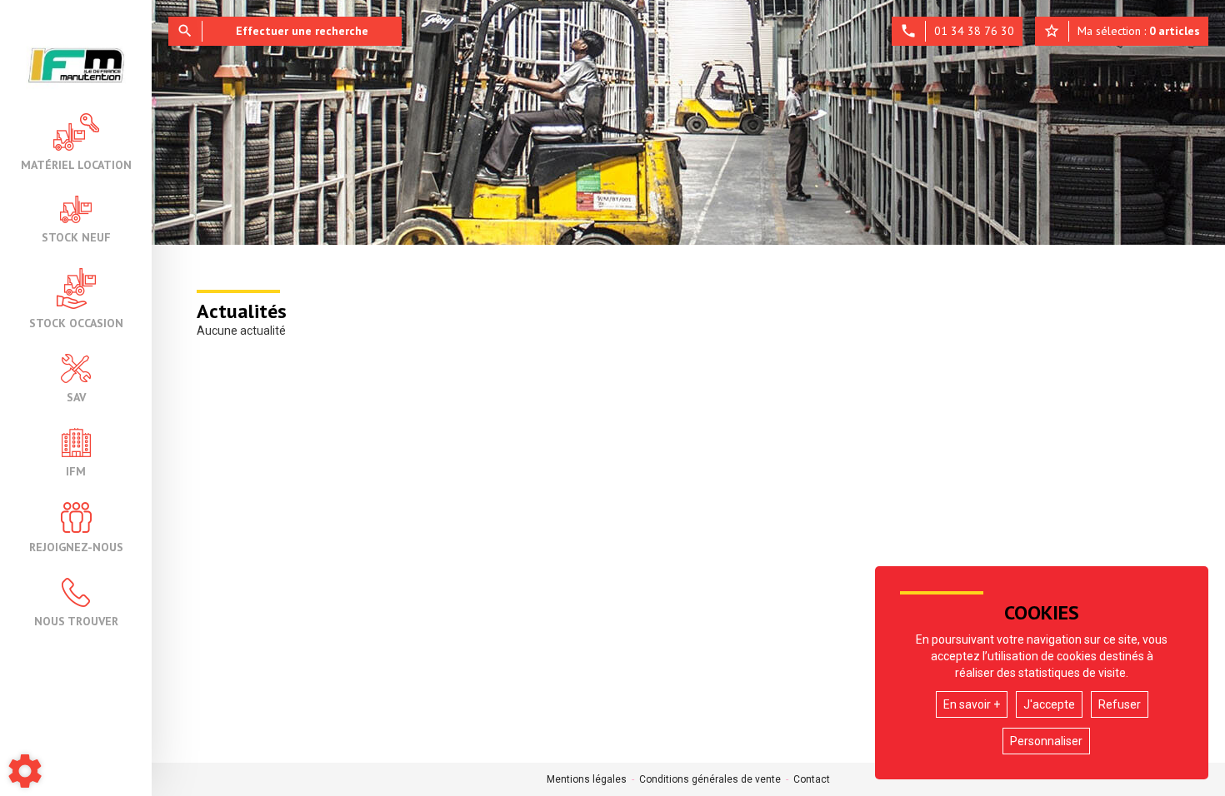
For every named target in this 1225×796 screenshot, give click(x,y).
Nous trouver (76, 620)
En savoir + (971, 704)
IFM (76, 470)
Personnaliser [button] (1046, 741)
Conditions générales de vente (710, 779)
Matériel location (76, 164)
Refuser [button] (1119, 704)
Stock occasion (76, 322)
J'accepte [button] (1049, 704)
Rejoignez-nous (76, 546)
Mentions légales (587, 779)
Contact (811, 779)
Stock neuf (76, 236)
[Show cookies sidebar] (25, 771)
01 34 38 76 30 (957, 30)
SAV (76, 396)
